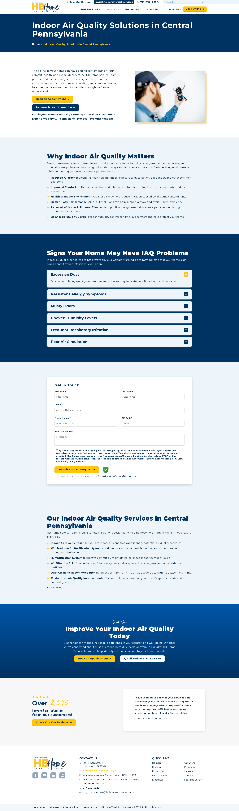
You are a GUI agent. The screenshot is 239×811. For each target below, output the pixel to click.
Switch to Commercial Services (114, 2)
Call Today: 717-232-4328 (144, 658)
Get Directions (92, 783)
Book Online (193, 9)
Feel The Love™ (91, 9)
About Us (152, 9)
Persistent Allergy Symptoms (78, 294)
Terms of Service (123, 476)
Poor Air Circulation (69, 342)
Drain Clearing (160, 775)
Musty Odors (63, 306)
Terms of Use (89, 807)
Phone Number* (62, 418)
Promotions (132, 9)
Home (36, 44)
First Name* (60, 391)
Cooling (156, 767)
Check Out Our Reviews (52, 722)
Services (111, 9)
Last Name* (128, 391)
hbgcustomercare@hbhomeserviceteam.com (109, 792)
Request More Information (54, 107)
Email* (57, 405)
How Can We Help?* (64, 431)
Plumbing (158, 771)
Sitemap (54, 807)
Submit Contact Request (75, 469)
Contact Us (172, 9)
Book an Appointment (51, 99)
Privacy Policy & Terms (72, 461)
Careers (188, 771)
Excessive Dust (65, 274)
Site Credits (38, 807)
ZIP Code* (127, 418)
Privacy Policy (104, 476)
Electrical (157, 779)
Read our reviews (80, 2)
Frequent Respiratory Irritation (80, 330)
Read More (55, 587)
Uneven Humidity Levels (74, 318)
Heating (156, 762)
